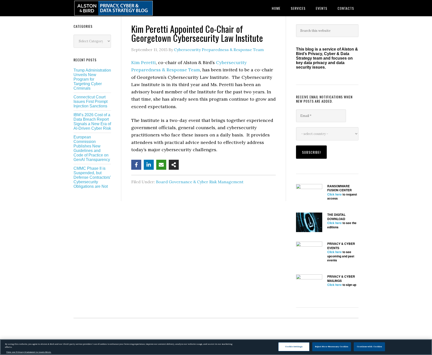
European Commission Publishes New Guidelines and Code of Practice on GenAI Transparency (92, 148)
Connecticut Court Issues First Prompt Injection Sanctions (91, 101)
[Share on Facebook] (136, 165)
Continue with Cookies (369, 346)
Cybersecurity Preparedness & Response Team (219, 49)
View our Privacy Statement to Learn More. (28, 352)
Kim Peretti (143, 62)
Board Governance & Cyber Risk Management (200, 181)
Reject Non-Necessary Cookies (331, 346)
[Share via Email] (161, 165)
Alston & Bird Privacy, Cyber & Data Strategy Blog (114, 8)
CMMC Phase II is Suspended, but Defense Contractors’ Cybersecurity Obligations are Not (92, 177)
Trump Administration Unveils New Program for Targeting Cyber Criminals (92, 79)
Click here (334, 194)
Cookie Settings (293, 346)
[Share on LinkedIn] (149, 165)
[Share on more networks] (174, 165)
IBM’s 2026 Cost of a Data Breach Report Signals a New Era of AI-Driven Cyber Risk (92, 121)
